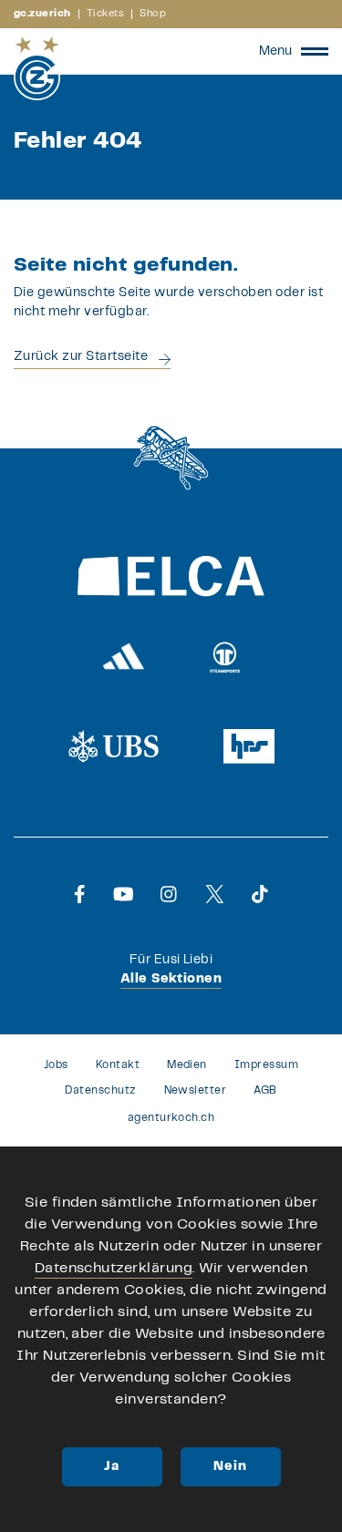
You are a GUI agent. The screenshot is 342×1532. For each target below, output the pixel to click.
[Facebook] (80, 894)
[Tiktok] (260, 894)
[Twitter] (214, 894)
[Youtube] (123, 894)
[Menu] (314, 51)
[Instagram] (169, 894)
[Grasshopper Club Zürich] (37, 68)
